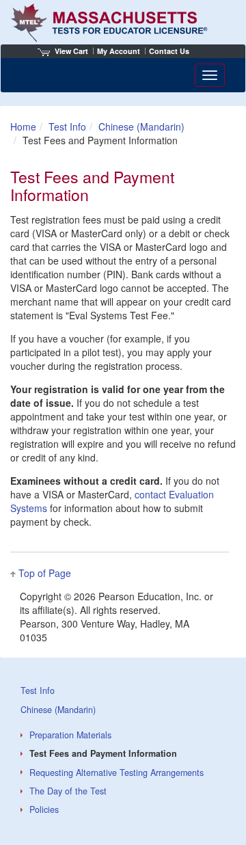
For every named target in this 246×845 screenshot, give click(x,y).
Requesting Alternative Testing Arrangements (116, 772)
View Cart (71, 51)
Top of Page (44, 573)
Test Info (67, 126)
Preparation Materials (70, 735)
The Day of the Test (68, 791)
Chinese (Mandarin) (141, 126)
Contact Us (169, 51)
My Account (118, 51)
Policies (44, 809)
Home (23, 126)
